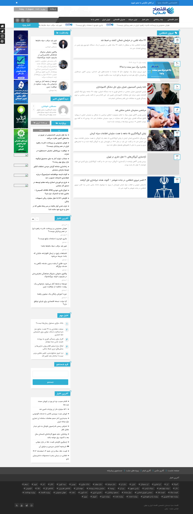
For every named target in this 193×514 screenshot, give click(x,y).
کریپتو (94, 496)
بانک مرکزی (85, 484)
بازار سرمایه (111, 484)
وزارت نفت (119, 496)
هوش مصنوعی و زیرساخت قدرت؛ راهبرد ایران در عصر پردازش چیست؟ (165, 25)
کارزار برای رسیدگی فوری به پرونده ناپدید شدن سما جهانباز (50, 340)
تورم (35, 484)
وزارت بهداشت (30, 492)
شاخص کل (49, 488)
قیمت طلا (161, 492)
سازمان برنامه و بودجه (96, 488)
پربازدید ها (61, 123)
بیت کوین (62, 484)
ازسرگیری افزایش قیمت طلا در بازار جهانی (51, 442)
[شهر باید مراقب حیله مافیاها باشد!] (50, 44)
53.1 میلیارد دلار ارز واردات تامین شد (53, 409)
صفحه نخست (173, 470)
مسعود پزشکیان (112, 492)
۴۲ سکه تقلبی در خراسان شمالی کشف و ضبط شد (123, 40)
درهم (26, 484)
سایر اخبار (145, 19)
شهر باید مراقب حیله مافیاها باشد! (71, 25)
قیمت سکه (174, 492)
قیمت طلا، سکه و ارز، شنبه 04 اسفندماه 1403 (50, 451)
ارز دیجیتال (144, 484)
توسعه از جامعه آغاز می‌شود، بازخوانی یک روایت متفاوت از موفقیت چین (50, 285)
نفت (73, 492)
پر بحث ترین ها (40, 122)
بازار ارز (123, 484)
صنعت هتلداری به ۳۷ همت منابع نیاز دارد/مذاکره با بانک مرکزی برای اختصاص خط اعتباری (48, 332)
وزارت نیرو (105, 496)
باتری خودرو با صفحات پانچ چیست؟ (111, 25)
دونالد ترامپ (149, 488)
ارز (167, 484)
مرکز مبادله (127, 492)
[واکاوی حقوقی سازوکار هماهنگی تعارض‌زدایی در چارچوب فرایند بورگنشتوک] (50, 64)
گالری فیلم (146, 470)
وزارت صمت (133, 496)
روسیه (112, 488)
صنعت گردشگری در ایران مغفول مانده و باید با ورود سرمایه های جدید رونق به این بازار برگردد (46, 112)
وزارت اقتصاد (45, 492)
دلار (176, 488)
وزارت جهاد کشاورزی (171, 496)
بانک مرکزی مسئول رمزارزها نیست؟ (49, 323)
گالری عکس (159, 470)
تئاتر (51, 484)
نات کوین (84, 492)
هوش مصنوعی (61, 492)
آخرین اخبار (174, 477)
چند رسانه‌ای (158, 19)
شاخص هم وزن (64, 488)
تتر (43, 484)
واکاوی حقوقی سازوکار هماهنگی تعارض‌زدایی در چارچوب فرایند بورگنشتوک (49, 275)
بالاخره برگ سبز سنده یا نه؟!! (133, 67)
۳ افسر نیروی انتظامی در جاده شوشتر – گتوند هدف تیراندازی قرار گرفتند (113, 180)
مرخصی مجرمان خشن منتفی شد (130, 110)
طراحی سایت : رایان (171, 508)
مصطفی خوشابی (48, 106)
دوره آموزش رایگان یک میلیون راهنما (52, 294)
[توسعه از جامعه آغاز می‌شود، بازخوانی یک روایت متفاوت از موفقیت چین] (50, 85)
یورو (85, 496)
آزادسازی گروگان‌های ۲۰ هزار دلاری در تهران (126, 157)
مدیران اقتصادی (119, 19)
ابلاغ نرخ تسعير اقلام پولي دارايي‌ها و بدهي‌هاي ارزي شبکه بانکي (49, 347)
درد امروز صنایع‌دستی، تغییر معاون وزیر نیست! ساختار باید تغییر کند (48, 354)
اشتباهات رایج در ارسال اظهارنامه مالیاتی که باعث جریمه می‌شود (50, 255)
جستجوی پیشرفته (114, 470)
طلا (38, 488)
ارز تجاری (157, 484)
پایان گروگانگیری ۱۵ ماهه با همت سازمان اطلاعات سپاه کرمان (118, 133)
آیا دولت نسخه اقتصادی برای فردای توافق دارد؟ (50, 303)
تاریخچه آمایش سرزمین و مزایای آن (52, 446)
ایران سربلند (132, 19)
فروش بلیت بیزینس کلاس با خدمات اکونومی (50, 413)
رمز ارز (122, 488)
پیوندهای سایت (132, 470)
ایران (133, 484)
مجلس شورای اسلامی (144, 492)
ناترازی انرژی (97, 492)
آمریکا (176, 484)
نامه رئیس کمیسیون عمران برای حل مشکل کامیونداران (121, 87)
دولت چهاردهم (164, 488)
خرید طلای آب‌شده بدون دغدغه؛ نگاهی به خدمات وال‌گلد (50, 265)
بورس (73, 484)
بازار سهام (98, 484)
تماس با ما (95, 19)
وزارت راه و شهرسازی (150, 496)
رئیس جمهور (134, 488)
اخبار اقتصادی (173, 19)
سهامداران (79, 488)
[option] (50, 229)
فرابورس (29, 488)
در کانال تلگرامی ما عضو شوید (142, 2)
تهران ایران (106, 19)
